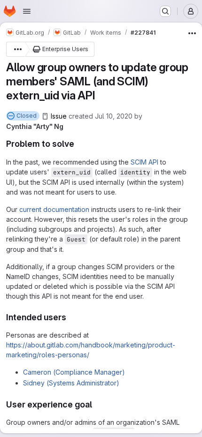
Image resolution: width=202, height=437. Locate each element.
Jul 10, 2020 (113, 116)
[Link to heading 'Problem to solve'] (79, 144)
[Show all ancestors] (15, 49)
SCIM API (144, 162)
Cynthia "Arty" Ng (34, 126)
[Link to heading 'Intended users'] (71, 317)
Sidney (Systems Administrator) (71, 383)
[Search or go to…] (165, 11)
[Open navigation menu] (26, 11)
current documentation (54, 209)
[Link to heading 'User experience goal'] (96, 404)
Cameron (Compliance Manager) (74, 372)
